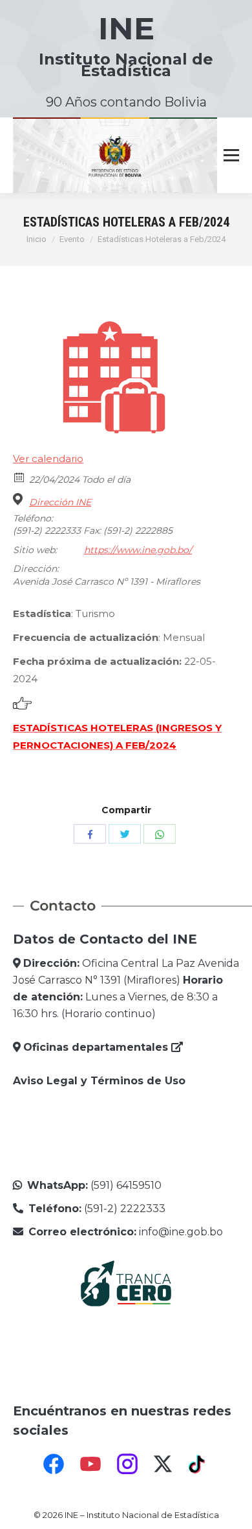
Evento (72, 239)
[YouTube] (90, 1463)
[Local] (19, 499)
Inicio (36, 239)
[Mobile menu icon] (231, 155)
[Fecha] (19, 477)
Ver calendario (48, 458)
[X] (163, 1463)
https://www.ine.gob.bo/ (138, 550)
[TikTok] (198, 1463)
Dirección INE (60, 502)
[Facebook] (53, 1463)
